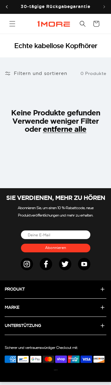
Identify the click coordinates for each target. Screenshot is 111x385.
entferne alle (64, 129)
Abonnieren (55, 247)
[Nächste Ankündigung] (104, 7)
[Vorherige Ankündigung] (7, 7)
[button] (12, 24)
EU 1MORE (57, 370)
